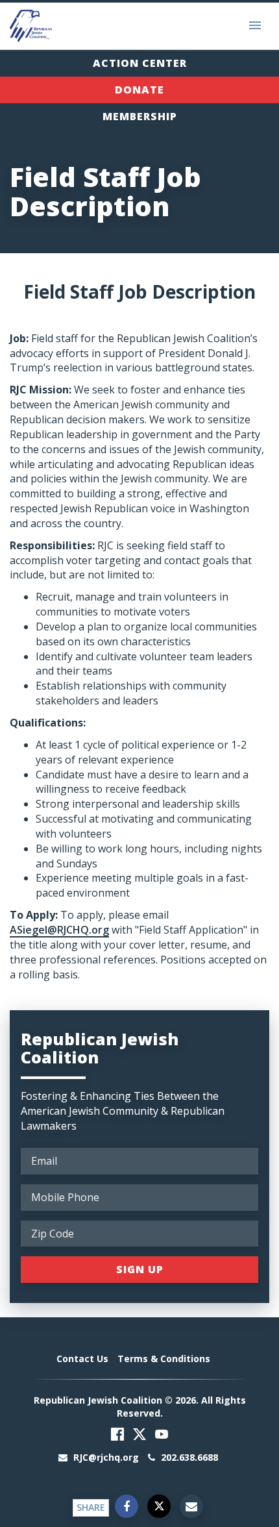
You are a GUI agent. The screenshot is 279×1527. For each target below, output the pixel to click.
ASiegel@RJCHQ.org (59, 930)
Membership (140, 116)
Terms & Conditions (163, 1358)
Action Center (140, 63)
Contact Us (82, 1358)
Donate (139, 89)
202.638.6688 (188, 1457)
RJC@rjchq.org (106, 1457)
